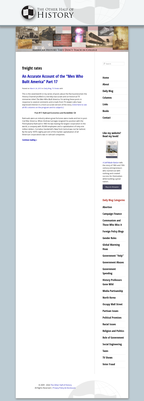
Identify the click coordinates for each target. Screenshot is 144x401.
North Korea (109, 297)
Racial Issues (109, 324)
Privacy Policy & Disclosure (64, 388)
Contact (107, 117)
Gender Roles (109, 238)
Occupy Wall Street (113, 304)
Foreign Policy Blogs (113, 231)
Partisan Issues (110, 311)
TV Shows (55, 88)
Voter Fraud (109, 364)
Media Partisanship (113, 291)
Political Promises (112, 317)
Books (106, 111)
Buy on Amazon (112, 187)
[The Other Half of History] (45, 23)
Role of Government (113, 337)
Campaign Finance (112, 214)
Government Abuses (113, 262)
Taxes (105, 351)
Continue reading (29, 139)
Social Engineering (112, 344)
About (106, 84)
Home (106, 77)
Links (105, 104)
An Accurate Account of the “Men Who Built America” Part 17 (52, 78)
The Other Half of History (61, 385)
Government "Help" (113, 255)
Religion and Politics (113, 331)
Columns (107, 97)
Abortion (107, 207)
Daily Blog (47, 88)
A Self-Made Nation (111, 162)
